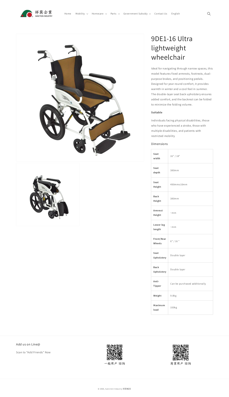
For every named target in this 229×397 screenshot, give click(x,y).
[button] (81, 13)
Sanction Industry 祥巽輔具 (118, 389)
